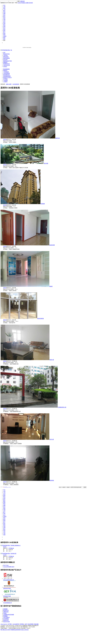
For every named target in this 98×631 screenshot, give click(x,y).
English (19, 2)
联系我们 (22, 624)
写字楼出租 (11, 548)
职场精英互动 (6, 63)
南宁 (4, 522)
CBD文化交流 (6, 65)
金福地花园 (52, 245)
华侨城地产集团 (7, 596)
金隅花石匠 (6, 611)
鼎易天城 (57, 138)
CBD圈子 (5, 81)
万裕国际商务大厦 (62, 407)
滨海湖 (4, 613)
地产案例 (5, 78)
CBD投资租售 (6, 73)
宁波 (4, 533)
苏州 (4, 22)
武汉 (4, 15)
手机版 (22, 2)
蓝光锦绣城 (6, 618)
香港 (4, 37)
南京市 (4, 546)
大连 (4, 20)
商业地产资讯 (6, 54)
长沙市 (4, 554)
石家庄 (4, 36)
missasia (5, 566)
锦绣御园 (5, 609)
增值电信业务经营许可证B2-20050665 (20, 629)
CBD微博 (5, 80)
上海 (4, 6)
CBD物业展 (6, 71)
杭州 (4, 17)
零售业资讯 (6, 56)
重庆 (4, 10)
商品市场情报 (6, 58)
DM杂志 (5, 66)
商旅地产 (5, 70)
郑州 (4, 29)
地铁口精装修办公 (16, 545)
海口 (4, 529)
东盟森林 (43, 203)
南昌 (4, 30)
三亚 (4, 531)
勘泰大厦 (52, 359)
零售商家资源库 (7, 76)
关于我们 (10, 624)
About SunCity (4, 624)
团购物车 (5, 62)
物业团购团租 (6, 69)
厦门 (4, 31)
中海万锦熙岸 (6, 617)
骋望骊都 (5, 616)
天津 (4, 12)
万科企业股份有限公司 (8, 579)
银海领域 (52, 480)
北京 (4, 5)
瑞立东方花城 (6, 621)
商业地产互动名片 (7, 77)
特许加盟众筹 (6, 74)
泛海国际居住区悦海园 (8, 614)
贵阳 (4, 26)
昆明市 (4, 139)
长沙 (4, 27)
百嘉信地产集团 (7, 588)
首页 (4, 52)
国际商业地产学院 (7, 61)
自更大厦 (51, 439)
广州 (4, 9)
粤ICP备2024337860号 (6, 629)
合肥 (4, 527)
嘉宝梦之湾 (6, 610)
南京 (4, 16)
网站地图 (36, 624)
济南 (4, 23)
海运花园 (46, 163)
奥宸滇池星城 (40, 318)
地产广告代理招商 (29, 624)
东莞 (4, 530)
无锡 (4, 534)
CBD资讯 (5, 55)
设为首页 (31, 2)
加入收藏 (26, 2)
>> (10, 487)
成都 (4, 13)
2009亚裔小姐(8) (10, 566)
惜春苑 (51, 286)
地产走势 (5, 59)
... (7, 487)
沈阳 (4, 19)
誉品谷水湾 (6, 620)
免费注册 (22, 1)
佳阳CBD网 (8, 84)
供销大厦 (14, 553)
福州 (4, 524)
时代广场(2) (6, 565)
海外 (4, 38)
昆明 (4, 34)
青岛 (4, 24)
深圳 (4, 8)
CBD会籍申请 (16, 624)
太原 (4, 526)
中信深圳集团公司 (7, 602)
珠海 (4, 33)
